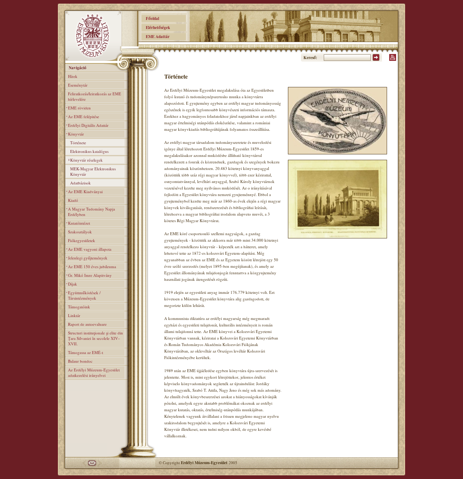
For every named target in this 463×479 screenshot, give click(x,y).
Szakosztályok (80, 231)
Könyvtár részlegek (86, 160)
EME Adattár (155, 36)
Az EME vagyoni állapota (89, 249)
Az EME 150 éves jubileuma (92, 266)
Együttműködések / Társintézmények (84, 295)
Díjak (72, 284)
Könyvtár (76, 134)
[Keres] (376, 59)
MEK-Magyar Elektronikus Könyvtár (93, 171)
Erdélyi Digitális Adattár (88, 125)
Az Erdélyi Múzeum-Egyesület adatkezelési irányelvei (94, 372)
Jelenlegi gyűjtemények (87, 258)
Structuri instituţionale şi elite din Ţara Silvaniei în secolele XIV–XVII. (95, 338)
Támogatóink (79, 306)
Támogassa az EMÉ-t (85, 352)
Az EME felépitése (83, 116)
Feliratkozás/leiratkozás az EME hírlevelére (94, 96)
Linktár (74, 315)
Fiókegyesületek (81, 240)
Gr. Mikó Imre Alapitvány (90, 275)
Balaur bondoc (80, 361)
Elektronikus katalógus (89, 151)
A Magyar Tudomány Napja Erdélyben (91, 211)
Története (78, 142)
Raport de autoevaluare (87, 324)
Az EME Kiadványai (85, 191)
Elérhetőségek (155, 27)
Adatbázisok (80, 183)
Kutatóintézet (79, 223)
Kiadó (73, 200)
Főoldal (150, 18)
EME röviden (79, 108)
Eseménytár (78, 85)
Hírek (72, 76)
